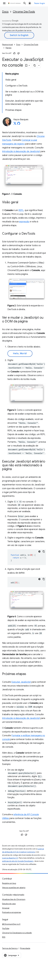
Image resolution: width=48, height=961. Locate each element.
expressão (24, 221)
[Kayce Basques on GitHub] (18, 124)
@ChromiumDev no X (11, 924)
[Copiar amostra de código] (44, 551)
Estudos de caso (9, 903)
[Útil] (14, 53)
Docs (5, 11)
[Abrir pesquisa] (24, 3)
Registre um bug (9, 883)
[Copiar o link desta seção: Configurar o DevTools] (38, 233)
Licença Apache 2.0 (10, 858)
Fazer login (39, 3)
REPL (21, 210)
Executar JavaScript (21, 682)
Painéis (8, 48)
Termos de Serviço (10, 948)
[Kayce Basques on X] (14, 124)
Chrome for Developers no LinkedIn (17, 933)
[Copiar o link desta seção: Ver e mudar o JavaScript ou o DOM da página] (30, 321)
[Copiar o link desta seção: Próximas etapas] (28, 674)
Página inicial (7, 44)
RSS (3, 937)
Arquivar (5, 908)
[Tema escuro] (39, 551)
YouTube (5, 928)
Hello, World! (20, 353)
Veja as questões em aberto (13, 887)
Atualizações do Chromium (13, 899)
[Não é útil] (18, 53)
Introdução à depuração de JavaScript (21, 151)
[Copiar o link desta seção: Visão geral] (21, 202)
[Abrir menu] (4, 3)
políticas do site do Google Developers (17, 861)
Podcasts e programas (11, 912)
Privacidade (25, 948)
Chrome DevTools (24, 11)
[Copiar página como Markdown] (34, 65)
